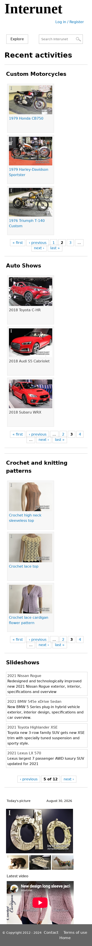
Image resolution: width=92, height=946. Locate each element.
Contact (52, 932)
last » (55, 248)
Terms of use (75, 932)
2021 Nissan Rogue (24, 676)
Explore (17, 39)
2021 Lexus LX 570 (24, 753)
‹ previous (37, 243)
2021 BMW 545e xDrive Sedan (34, 701)
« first (18, 243)
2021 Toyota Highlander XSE (32, 727)
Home (65, 938)
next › (39, 248)
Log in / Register (69, 22)
